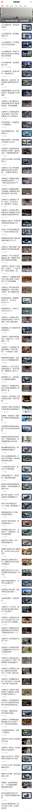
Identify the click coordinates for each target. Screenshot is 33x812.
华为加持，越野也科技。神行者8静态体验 (10, 712)
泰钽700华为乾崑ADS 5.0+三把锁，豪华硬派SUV (10, 505)
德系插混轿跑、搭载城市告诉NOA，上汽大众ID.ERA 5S (10, 300)
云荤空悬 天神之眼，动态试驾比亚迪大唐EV (10, 591)
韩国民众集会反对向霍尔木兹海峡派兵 (14, 21)
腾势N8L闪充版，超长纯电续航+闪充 (10, 775)
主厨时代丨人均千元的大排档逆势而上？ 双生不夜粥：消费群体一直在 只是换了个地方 (10, 369)
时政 (20, 6)
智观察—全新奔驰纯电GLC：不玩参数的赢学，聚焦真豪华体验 (10, 785)
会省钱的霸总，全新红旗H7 (10, 599)
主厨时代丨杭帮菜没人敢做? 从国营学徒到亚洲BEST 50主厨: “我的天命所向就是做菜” (10, 671)
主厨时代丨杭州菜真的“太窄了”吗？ (10, 640)
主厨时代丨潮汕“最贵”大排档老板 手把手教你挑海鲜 (10, 248)
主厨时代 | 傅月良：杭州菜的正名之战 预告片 (10, 749)
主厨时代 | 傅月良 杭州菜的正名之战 (10, 740)
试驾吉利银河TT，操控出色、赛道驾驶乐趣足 (10, 477)
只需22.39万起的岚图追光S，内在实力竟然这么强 (10, 231)
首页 (2, 6)
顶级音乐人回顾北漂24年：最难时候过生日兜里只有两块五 (10, 562)
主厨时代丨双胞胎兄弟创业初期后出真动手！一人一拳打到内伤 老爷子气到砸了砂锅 (10, 181)
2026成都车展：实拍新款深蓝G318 (10, 35)
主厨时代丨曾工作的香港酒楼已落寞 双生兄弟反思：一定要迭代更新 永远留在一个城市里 (10, 170)
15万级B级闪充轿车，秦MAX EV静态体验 (10, 468)
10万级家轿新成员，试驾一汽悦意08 (10, 731)
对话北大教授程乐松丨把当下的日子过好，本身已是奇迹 (10, 806)
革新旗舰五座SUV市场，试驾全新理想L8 (10, 513)
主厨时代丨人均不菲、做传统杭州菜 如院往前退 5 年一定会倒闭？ (10, 609)
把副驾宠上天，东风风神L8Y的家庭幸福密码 (10, 378)
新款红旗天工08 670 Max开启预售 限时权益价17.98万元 (10, 572)
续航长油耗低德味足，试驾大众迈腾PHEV (10, 582)
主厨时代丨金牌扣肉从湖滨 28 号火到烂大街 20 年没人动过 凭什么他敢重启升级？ (10, 620)
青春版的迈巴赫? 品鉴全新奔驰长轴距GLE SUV (10, 239)
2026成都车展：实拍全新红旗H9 (10, 26)
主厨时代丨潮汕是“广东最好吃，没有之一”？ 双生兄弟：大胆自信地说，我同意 (10, 268)
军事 (7, 6)
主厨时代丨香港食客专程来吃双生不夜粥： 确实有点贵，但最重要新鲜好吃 (10, 151)
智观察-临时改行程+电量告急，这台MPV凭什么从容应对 (10, 551)
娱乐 (11, 6)
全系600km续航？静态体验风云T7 (10, 160)
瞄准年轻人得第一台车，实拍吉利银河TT (10, 541)
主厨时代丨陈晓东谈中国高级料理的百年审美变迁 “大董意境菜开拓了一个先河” (10, 630)
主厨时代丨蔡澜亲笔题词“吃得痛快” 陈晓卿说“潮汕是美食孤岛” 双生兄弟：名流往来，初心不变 (10, 191)
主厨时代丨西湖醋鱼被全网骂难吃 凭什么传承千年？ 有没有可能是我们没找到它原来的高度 (10, 722)
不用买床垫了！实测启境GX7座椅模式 (10, 123)
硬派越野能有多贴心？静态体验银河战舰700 (10, 449)
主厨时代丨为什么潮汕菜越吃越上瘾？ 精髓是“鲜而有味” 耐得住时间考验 (10, 258)
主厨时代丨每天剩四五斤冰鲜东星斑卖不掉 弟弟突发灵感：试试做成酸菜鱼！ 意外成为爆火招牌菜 (10, 103)
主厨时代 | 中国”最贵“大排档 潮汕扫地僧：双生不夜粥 (10, 399)
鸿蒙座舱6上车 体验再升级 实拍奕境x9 (10, 329)
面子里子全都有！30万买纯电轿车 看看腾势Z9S (10, 496)
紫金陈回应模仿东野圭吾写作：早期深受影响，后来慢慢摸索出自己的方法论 (10, 439)
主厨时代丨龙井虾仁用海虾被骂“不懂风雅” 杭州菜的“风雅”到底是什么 (10, 692)
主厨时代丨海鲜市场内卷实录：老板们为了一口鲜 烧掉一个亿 (10, 339)
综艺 (16, 6)
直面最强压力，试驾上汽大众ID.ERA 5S (10, 310)
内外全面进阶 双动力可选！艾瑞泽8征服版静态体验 (10, 795)
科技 (25, 6)
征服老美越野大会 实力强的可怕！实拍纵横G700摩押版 (10, 93)
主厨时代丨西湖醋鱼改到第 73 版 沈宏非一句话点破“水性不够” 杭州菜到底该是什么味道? (10, 681)
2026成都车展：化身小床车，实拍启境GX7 (10, 72)
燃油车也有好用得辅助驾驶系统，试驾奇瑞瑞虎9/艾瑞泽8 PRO (10, 486)
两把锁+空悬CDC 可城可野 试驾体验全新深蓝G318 (10, 222)
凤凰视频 (16, 2)
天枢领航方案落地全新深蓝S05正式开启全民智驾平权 (10, 428)
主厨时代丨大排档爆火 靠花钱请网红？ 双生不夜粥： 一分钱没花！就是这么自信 (10, 349)
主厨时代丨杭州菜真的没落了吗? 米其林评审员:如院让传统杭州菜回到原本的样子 (10, 702)
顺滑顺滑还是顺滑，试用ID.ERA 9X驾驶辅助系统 (10, 359)
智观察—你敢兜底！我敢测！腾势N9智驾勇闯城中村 (10, 418)
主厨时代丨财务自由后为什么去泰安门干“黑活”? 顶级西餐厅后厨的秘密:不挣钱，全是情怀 (10, 660)
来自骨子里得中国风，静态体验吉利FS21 (10, 522)
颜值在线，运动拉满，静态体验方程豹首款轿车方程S (10, 82)
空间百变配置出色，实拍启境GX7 (10, 132)
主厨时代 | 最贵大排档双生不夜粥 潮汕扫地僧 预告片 (10, 408)
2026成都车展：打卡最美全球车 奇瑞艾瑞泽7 (10, 43)
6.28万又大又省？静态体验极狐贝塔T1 (10, 766)
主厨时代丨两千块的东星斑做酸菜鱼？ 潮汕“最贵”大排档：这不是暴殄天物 (10, 290)
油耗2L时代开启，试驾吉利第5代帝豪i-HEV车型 (10, 757)
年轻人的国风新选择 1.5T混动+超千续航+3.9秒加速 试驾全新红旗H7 (10, 458)
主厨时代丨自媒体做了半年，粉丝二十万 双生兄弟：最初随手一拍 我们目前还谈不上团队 (10, 202)
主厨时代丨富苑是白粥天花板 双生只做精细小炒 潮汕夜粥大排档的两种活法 (10, 212)
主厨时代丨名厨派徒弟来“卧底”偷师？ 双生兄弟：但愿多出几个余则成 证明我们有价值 (10, 114)
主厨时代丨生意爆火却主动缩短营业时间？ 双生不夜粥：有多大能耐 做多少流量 (10, 320)
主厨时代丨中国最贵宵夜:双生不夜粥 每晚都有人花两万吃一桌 (10, 388)
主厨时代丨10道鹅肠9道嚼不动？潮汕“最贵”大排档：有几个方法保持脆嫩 (10, 279)
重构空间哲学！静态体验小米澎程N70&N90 (10, 141)
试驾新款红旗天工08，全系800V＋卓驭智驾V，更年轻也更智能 (10, 532)
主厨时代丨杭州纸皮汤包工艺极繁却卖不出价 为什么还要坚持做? (10, 650)
